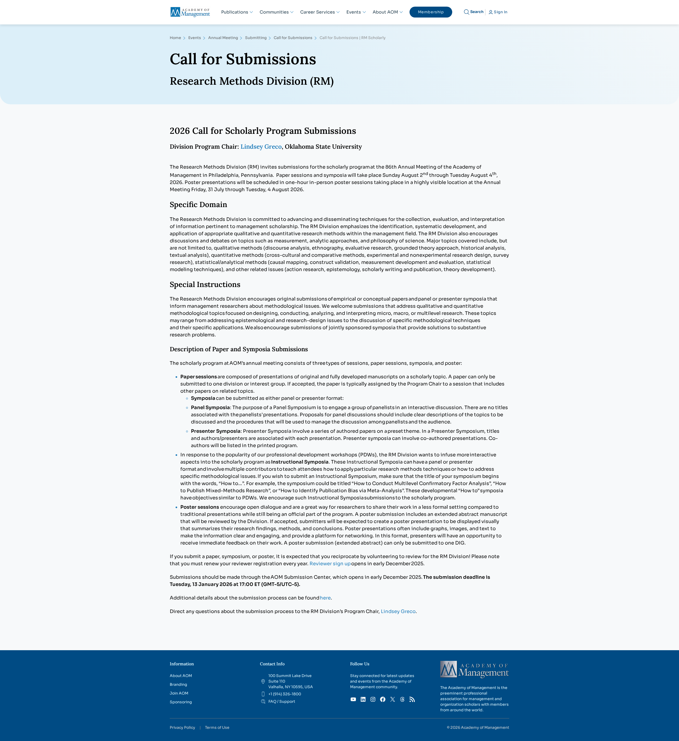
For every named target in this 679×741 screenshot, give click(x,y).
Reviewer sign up (330, 564)
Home (175, 37)
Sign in (501, 12)
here (325, 598)
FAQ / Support (281, 701)
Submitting (256, 37)
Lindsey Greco (261, 146)
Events (194, 37)
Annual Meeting (223, 37)
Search (477, 11)
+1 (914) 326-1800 (284, 694)
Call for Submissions (293, 37)
